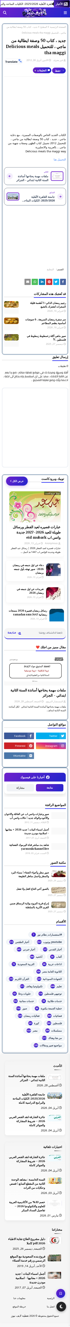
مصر (32, 1030)
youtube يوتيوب (49, 942)
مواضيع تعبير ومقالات (48, 1045)
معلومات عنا (19, 1298)
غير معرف (58, 60)
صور (21, 1008)
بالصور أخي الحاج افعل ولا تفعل (32, 888)
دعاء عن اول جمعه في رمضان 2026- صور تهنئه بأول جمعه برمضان (28, 569)
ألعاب (56, 956)
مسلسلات (54, 1030)
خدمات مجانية (24, 1001)
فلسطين (54, 1023)
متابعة (50, 787)
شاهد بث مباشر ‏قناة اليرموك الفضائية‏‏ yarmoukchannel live (29, 846)
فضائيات (55, 1016)
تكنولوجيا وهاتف (31, 986)
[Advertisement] (35, 104)
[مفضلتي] (60, 1293)
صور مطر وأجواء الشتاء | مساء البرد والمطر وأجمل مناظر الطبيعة (30, 874)
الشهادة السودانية (49, 979)
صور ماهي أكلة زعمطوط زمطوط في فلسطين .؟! (46, 338)
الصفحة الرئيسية (58, 27)
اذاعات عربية (52, 964)
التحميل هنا (60, 159)
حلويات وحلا (22, 993)
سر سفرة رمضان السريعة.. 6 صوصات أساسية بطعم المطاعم (45, 321)
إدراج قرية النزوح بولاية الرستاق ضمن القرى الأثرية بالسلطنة (29, 905)
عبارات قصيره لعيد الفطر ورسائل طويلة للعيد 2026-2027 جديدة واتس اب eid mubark (37, 532)
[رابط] (49, 282)
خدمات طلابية (52, 1001)
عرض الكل (18, 481)
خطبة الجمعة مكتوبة (49, 1008)
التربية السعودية (23, 964)
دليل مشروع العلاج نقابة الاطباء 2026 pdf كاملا (26, 1241)
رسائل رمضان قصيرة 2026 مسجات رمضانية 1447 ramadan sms (28, 612)
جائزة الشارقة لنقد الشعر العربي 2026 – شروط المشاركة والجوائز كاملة (27, 1121)
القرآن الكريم (19, 979)
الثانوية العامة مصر (49, 971)
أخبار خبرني (26, 949)
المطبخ (43, 27)
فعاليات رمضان (28, 1016)
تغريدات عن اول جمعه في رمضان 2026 (30, 591)
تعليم (56, 986)
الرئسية (50, 1298)
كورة (34, 1023)
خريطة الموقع (19, 1306)
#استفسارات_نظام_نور (47, 934)
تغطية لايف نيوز (20, 1315)
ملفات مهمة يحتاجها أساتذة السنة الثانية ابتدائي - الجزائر (38, 693)
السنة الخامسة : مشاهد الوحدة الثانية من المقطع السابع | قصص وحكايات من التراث (27, 1183)
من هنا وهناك (52, 1038)
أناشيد (36, 956)
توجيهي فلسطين (50, 993)
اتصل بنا (50, 1306)
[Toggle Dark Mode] (61, 1306)
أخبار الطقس (19, 942)
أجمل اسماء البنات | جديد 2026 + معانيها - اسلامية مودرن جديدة (27, 831)
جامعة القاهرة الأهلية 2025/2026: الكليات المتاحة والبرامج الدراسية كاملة (29, 1098)
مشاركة (20, 787)
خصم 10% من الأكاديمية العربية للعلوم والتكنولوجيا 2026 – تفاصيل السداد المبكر (27, 1206)
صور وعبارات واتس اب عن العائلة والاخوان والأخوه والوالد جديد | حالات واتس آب (26, 816)
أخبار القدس (52, 949)
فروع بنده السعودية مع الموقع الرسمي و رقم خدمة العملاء (27, 1259)
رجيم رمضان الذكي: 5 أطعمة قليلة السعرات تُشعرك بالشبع (48, 304)
